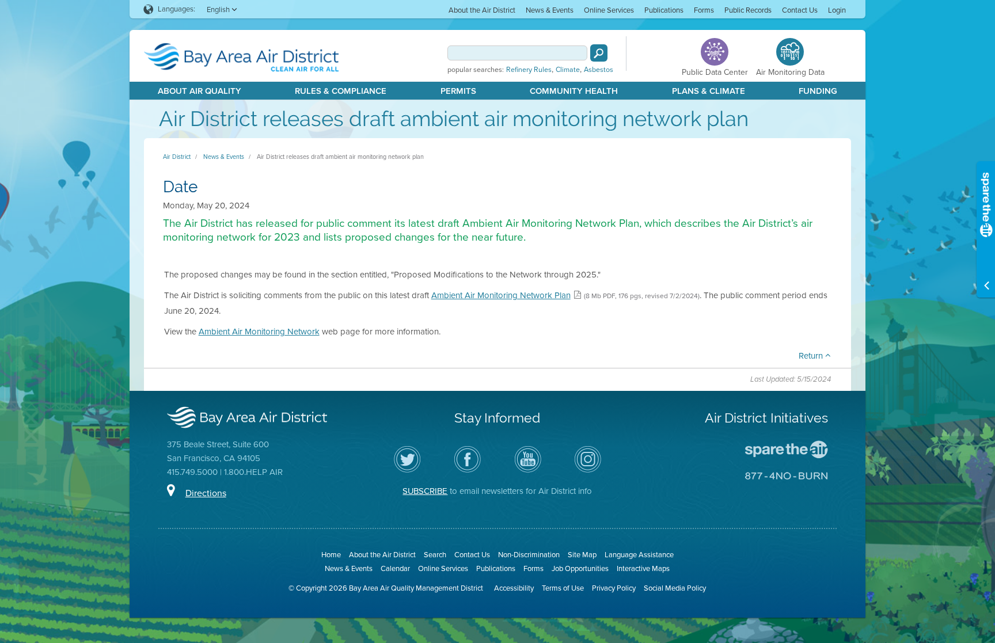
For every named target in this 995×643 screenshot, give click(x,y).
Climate (568, 70)
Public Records (748, 10)
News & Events (550, 10)
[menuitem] (482, 9)
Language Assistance (639, 554)
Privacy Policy (614, 588)
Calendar (395, 568)
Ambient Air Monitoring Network (259, 331)
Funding (818, 91)
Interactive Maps (643, 568)
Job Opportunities (580, 568)
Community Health (574, 91)
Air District (177, 156)
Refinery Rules (529, 70)
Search (435, 554)
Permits (458, 91)
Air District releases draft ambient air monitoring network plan (340, 156)
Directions (205, 493)
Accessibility (514, 588)
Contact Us (800, 10)
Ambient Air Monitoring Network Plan (501, 295)
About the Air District (482, 10)
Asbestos (598, 70)
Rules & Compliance (340, 91)
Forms (704, 10)
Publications (663, 10)
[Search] (598, 53)
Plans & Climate (708, 91)
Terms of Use (563, 588)
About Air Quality (199, 91)
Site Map (582, 554)
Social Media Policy (675, 588)
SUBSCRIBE (424, 491)
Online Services (609, 10)
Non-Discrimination (529, 554)
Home (331, 554)
